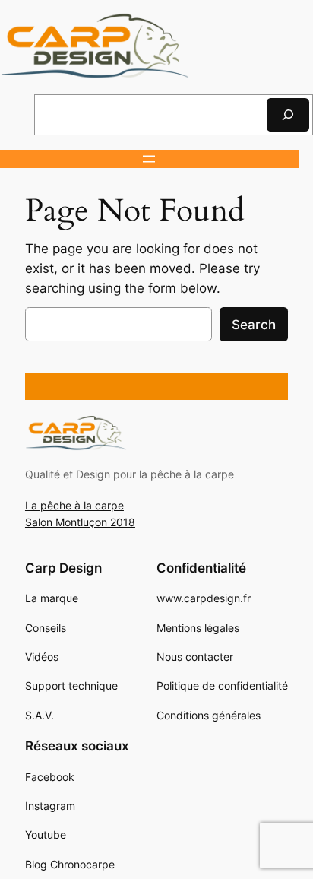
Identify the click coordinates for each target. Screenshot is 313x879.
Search (254, 324)
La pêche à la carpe (74, 505)
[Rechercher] (288, 114)
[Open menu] (149, 159)
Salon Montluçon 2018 (80, 522)
